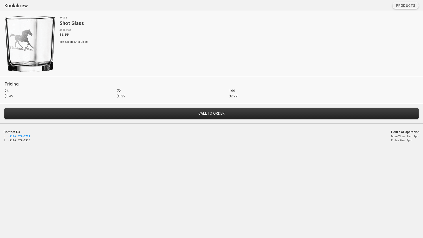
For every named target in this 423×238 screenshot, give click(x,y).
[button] (406, 5)
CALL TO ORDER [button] (211, 113)
